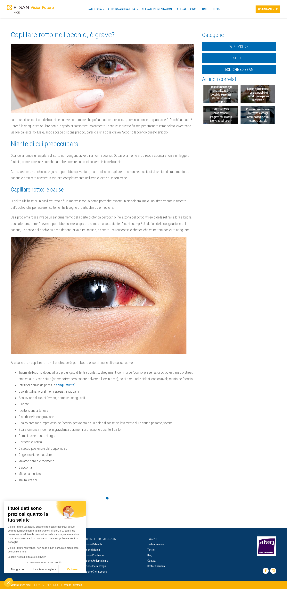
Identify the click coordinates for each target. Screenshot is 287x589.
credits (67, 584)
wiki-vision (239, 46)
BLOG (216, 9)
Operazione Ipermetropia (92, 566)
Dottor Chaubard (156, 566)
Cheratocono (186, 9)
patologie (239, 58)
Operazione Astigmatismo (93, 560)
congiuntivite (65, 385)
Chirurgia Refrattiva (121, 9)
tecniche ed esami (239, 69)
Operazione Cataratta (90, 544)
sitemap (77, 584)
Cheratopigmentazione (157, 9)
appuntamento (268, 9)
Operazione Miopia (89, 549)
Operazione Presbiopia (91, 555)
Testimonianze (155, 544)
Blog (149, 555)
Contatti (151, 560)
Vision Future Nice (21, 584)
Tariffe (204, 9)
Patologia (95, 9)
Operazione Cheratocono (93, 571)
